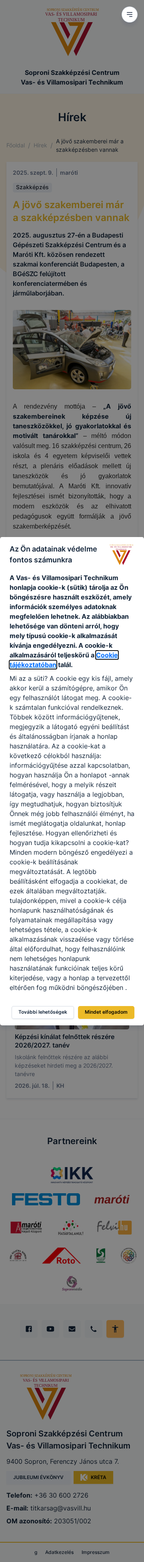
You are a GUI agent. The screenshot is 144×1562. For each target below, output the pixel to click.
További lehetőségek (42, 1012)
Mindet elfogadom (106, 1012)
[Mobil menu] (130, 14)
